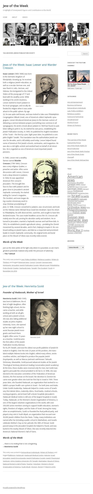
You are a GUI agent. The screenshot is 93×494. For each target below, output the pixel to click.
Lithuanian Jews (72, 201)
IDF (69, 196)
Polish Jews (79, 212)
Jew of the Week (15, 6)
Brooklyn (80, 182)
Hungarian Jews (83, 193)
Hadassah (20, 455)
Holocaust (72, 192)
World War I (72, 228)
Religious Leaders (44, 259)
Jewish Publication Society (29, 265)
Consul (32, 262)
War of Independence (75, 226)
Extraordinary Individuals (30, 452)
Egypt (77, 187)
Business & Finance (74, 105)
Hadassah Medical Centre (33, 455)
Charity (71, 186)
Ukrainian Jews (79, 224)
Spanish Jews (71, 222)
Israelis (85, 196)
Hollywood (78, 191)
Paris (88, 207)
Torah (50, 268)
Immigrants (7, 265)
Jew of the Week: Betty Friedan (78, 151)
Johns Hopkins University (20, 461)
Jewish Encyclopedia (18, 458)
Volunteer (37, 464)
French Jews (83, 187)
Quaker (16, 268)
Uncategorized (72, 120)
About (14, 17)
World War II (75, 230)
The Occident (42, 268)
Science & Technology (75, 117)
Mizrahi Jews (72, 203)
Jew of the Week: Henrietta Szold (23, 286)
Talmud (79, 222)
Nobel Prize (82, 205)
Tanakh (34, 268)
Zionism (34, 467)
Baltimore (11, 455)
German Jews (47, 262)
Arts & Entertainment (75, 102)
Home (5, 17)
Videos (24, 17)
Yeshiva (86, 230)
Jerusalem (15, 265)
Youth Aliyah (26, 467)
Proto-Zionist (7, 268)
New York (72, 204)
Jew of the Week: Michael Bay (78, 160)
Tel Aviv (84, 222)
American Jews (23, 262)
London (81, 201)
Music (79, 203)
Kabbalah (83, 199)
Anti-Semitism (71, 183)
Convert (38, 262)
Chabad (83, 184)
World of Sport (72, 122)
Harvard (86, 189)
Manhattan (43, 461)
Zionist (40, 467)
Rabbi (70, 214)
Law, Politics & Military (29, 259)
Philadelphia (54, 265)
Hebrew (47, 455)
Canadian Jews (73, 184)
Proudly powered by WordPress (14, 488)
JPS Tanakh (34, 461)
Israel (53, 455)
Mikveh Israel (44, 265)
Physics (69, 213)
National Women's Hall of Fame (14, 464)
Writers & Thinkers (47, 452)
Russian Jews (75, 217)
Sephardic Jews (25, 268)
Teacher (30, 464)
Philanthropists (77, 210)
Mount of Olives (53, 461)
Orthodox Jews (76, 207)
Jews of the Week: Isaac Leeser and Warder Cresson (30, 66)
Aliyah (69, 174)
